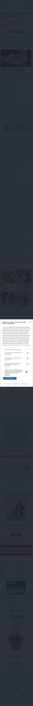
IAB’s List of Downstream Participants (18, 345)
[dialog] (16, 353)
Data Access (16, 383)
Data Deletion (8, 383)
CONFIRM (10, 378)
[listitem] (16, 350)
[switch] (27, 353)
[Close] (30, 322)
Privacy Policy (25, 383)
